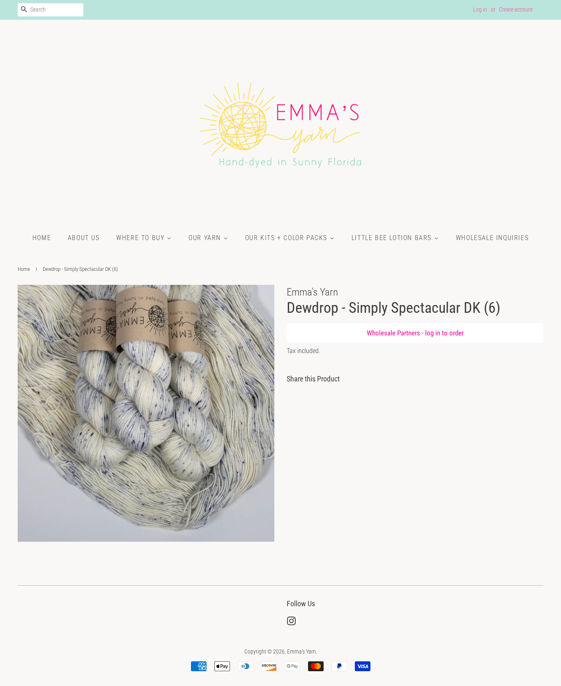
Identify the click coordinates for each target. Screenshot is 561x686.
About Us (84, 238)
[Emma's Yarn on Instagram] (291, 622)
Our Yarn (206, 238)
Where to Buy (141, 238)
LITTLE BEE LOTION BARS (393, 238)
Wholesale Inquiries (492, 238)
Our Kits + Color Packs (287, 238)
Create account (516, 9)
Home (41, 238)
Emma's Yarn (301, 651)
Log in (480, 9)
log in (432, 333)
